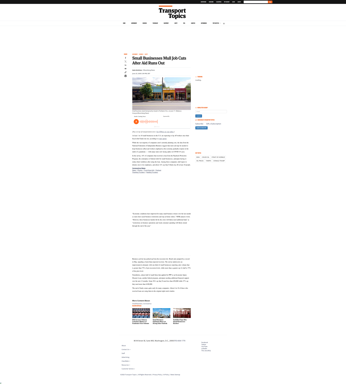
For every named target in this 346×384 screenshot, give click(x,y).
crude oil (205, 157)
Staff (123, 353)
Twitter (203, 344)
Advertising (203, 2)
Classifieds (218, 2)
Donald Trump (219, 161)
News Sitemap (175, 375)
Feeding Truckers (152, 172)
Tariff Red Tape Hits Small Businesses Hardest (180, 321)
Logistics (193, 23)
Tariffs (208, 161)
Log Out (239, 2)
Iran (198, 157)
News (134, 170)
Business (145, 23)
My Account (226, 2)
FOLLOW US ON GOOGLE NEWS (201, 128)
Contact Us (125, 349)
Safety (175, 23)
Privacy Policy (157, 375)
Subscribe (211, 2)
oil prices (200, 161)
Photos (139, 170)
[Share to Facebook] (125, 58)
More (224, 23)
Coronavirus (147, 304)
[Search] (270, 2)
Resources (125, 365)
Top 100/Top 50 (216, 23)
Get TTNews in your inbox (164, 131)
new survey (163, 138)
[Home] (173, 12)
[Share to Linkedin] (125, 65)
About (124, 346)
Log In (233, 2)
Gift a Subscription (213, 124)
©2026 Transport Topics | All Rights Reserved (135, 375)
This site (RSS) (206, 351)
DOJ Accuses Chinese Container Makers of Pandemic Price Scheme (140, 321)
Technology (155, 23)
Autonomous (204, 23)
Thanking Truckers (138, 172)
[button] (125, 72)
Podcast (158, 170)
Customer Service (128, 369)
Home (124, 23)
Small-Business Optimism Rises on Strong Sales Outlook (160, 321)
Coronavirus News (138, 168)
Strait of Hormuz (218, 157)
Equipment (166, 23)
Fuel (184, 23)
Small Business (137, 304)
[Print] (125, 76)
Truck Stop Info (149, 170)
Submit (199, 116)
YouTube (204, 346)
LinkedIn (204, 349)
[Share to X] (125, 61)
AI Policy (166, 375)
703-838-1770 (179, 341)
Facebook (204, 342)
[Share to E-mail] (125, 69)
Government (134, 23)
